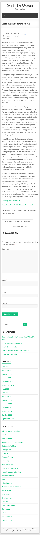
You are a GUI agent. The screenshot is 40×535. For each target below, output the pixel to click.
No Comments (9, 213)
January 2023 (7, 404)
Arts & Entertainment (9, 435)
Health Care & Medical (10, 468)
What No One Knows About (24, 226)
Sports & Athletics (8, 505)
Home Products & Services (11, 472)
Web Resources (7, 520)
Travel (4, 513)
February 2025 (7, 374)
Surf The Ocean (20, 5)
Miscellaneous (7, 483)
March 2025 (6, 370)
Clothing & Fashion (9, 446)
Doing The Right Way (9, 354)
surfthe (7, 210)
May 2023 (5, 389)
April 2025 (5, 367)
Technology (6, 509)
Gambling (5, 461)
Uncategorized (7, 516)
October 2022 (7, 415)
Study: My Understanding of (12, 343)
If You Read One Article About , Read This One (18, 205)
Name (4, 280)
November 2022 (8, 411)
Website (5, 303)
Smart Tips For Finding (10, 347)
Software (33, 210)
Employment (6, 450)
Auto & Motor (7, 438)
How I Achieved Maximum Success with (16, 350)
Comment (5, 249)
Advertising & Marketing (11, 431)
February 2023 (7, 400)
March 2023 (6, 396)
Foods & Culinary (8, 457)
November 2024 (8, 385)
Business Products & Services (12, 442)
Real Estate (6, 494)
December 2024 (7, 381)
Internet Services (8, 476)
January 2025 (7, 378)
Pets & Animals (7, 490)
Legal (3, 479)
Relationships (7, 498)
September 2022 (8, 419)
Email (4, 292)
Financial (5, 453)
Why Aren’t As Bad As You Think (17, 221)
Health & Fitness (8, 464)
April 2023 (5, 393)
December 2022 (7, 407)
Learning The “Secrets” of (11, 201)
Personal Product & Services (12, 487)
